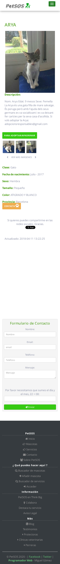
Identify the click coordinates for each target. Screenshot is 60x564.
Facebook (34, 556)
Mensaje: (30, 367)
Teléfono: (30, 354)
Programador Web (20, 560)
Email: (30, 342)
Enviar (31, 407)
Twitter (47, 556)
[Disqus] (30, 279)
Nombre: (30, 329)
